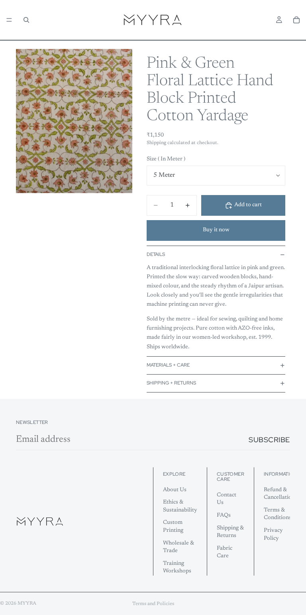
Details (156, 254)
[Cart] (296, 20)
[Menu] (9, 20)
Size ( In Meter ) (166, 159)
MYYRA (27, 603)
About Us (174, 489)
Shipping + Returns (171, 383)
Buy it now (216, 230)
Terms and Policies (153, 603)
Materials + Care (168, 365)
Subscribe (269, 439)
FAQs (224, 515)
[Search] (26, 20)
